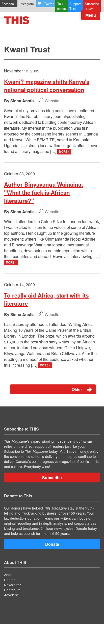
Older (77, 389)
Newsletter (12, 584)
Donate (52, 544)
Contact (10, 579)
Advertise (11, 594)
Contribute (12, 589)
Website (52, 101)
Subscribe (52, 477)
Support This (75, 6)
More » (64, 152)
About (8, 574)
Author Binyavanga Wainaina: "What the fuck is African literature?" (43, 192)
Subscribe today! (92, 6)
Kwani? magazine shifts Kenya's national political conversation (46, 85)
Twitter (49, 3)
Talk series (61, 6)
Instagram (26, 3)
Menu (90, 15)
